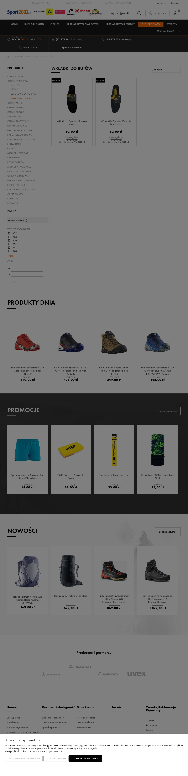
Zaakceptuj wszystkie (85, 758)
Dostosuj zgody (56, 758)
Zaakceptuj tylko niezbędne (23, 758)
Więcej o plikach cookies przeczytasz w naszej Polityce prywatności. (34, 751)
